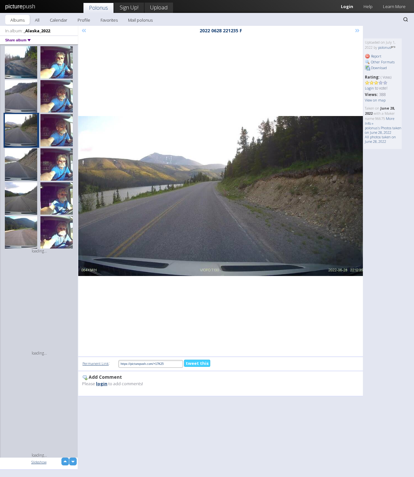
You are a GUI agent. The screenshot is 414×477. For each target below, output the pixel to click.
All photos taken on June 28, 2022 (380, 139)
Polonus (98, 7)
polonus (384, 47)
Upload (159, 7)
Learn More (394, 6)
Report (375, 56)
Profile (84, 20)
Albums (17, 20)
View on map (375, 100)
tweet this (197, 363)
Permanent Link (95, 363)
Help (368, 6)
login (101, 384)
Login (347, 6)
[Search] (405, 19)
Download (378, 67)
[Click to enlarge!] (220, 196)
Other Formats (382, 61)
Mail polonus (140, 20)
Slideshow (39, 462)
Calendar (58, 20)
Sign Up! (129, 7)
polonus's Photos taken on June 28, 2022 (383, 130)
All (37, 20)
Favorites (109, 20)
